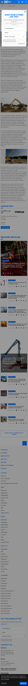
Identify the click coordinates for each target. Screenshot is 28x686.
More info (3, 683)
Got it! (23, 683)
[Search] (26, 2)
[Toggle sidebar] (2, 2)
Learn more (21, 43)
